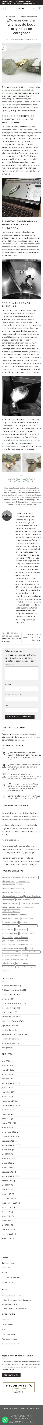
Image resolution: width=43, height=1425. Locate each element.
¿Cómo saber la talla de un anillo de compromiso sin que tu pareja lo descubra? (24, 767)
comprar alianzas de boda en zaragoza (21, 504)
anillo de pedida (8, 907)
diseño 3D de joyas (10, 1008)
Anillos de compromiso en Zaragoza (16, 1300)
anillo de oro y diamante (30, 903)
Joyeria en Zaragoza (28, 17)
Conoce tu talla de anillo (11, 1277)
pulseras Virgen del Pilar (11, 952)
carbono (15, 922)
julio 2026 (6, 1061)
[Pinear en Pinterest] (28, 480)
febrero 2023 (7, 1158)
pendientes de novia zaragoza (13, 948)
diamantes (24, 922)
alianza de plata (8, 495)
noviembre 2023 (9, 1136)
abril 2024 (6, 1119)
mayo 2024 (7, 1114)
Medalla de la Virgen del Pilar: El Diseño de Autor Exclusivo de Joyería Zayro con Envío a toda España (20, 816)
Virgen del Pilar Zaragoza (25, 967)
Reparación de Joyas (10, 1304)
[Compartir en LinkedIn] (33, 480)
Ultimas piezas (7, 1282)
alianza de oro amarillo (11, 877)
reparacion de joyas (10, 1039)
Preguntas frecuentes (10, 1344)
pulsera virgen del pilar (31, 952)
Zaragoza (6, 1048)
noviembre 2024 (9, 1101)
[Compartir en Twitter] (19, 480)
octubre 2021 (8, 1172)
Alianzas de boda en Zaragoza (13, 1296)
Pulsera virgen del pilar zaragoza (14, 959)
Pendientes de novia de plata (15, 1034)
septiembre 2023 (9, 1145)
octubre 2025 (8, 1079)
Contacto (5, 1320)
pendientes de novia (24, 944)
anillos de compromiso (10, 911)
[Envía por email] (24, 480)
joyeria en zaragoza (27, 933)
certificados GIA (9, 994)
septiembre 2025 (9, 1083)
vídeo (14, 256)
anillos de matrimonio (10, 918)
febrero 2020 (7, 1234)
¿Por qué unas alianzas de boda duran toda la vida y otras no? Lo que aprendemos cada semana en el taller (24, 756)
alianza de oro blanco (18, 493)
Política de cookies (9, 1339)
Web (6, 705)
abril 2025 (6, 1097)
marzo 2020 (7, 1229)
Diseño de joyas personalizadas (14, 1308)
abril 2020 (6, 1225)
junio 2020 (6, 1216)
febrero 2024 (7, 1127)
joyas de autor (8, 1012)
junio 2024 (6, 1110)
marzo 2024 (7, 1123)
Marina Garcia (8, 1030)
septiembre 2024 (10, 1105)
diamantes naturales (10, 926)
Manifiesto (6, 1268)
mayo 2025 (7, 1092)
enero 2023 (7, 1163)
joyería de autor (22, 941)
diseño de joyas (8, 929)
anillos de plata (27, 918)
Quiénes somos (8, 1263)
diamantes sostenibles (28, 926)
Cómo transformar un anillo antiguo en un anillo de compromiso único (24, 797)
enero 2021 (7, 1194)
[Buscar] (34, 9)
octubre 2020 (8, 1198)
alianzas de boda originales (28, 500)
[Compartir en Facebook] (15, 480)
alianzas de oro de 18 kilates (12, 502)
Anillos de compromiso (12, 990)
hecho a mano (21, 929)
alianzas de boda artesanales (21, 497)
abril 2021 (6, 1185)
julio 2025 (6, 1088)
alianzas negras (8, 900)
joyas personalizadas (10, 933)
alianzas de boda (21, 495)
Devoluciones (7, 1325)
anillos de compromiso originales (14, 914)
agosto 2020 (7, 1207)
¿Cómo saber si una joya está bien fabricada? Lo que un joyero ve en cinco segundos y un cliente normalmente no (23, 787)
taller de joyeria (8, 963)
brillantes (6, 922)
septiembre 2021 (9, 1176)
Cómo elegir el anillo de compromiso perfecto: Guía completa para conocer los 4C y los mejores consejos (21, 861)
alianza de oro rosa (33, 493)
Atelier (4, 1273)
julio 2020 (6, 1212)
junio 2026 (6, 1065)
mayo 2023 (7, 1150)
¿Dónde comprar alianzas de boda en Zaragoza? (32, 637)
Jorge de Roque (30, 40)
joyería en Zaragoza (18, 440)
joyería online (8, 1025)
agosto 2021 (7, 1181)
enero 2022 (7, 1167)
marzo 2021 (7, 1189)
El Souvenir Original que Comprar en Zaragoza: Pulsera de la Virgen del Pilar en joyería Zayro (21, 849)
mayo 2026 (7, 1070)
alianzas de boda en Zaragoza (13, 892)
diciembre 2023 (9, 1132)
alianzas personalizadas (32, 502)
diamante (6, 999)
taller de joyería (22, 963)
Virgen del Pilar (8, 967)
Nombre (8, 684)
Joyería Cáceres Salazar (12, 846)
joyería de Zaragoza (11, 105)
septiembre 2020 (10, 1203)
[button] (4, 9)
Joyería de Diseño (10, 1017)
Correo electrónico (13, 695)
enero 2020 (7, 1238)
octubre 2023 (8, 1141)
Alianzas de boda (13, 17)
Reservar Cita (11, 1375)
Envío (4, 1329)
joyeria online (7, 937)
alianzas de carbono (32, 896)
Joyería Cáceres (9, 840)
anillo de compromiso (10, 903)
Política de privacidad (10, 1334)
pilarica (30, 948)
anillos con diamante (25, 907)
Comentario (10, 664)
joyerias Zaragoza (21, 937)
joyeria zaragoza (8, 941)
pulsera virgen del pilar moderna (14, 955)
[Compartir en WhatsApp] (10, 480)
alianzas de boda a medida (12, 885)
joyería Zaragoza (8, 944)
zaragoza (5, 970)
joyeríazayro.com (10, 446)
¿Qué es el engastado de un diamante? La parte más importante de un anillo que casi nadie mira (24, 776)
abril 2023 (6, 1154)
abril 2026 (6, 1074)
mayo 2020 (7, 1220)
